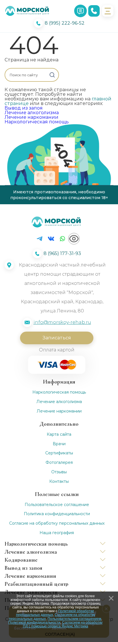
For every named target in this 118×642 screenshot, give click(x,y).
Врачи (59, 443)
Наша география (57, 532)
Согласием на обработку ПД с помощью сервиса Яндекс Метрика (63, 624)
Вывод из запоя (24, 108)
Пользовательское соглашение (57, 504)
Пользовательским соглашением (74, 619)
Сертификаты (59, 453)
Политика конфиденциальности (57, 513)
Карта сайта (59, 434)
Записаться (56, 338)
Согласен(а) (60, 634)
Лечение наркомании (31, 117)
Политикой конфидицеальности (34, 622)
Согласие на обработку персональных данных (57, 523)
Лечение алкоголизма (32, 112)
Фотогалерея (59, 462)
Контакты (59, 481)
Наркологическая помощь (37, 121)
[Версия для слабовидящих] (74, 238)
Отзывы (59, 472)
